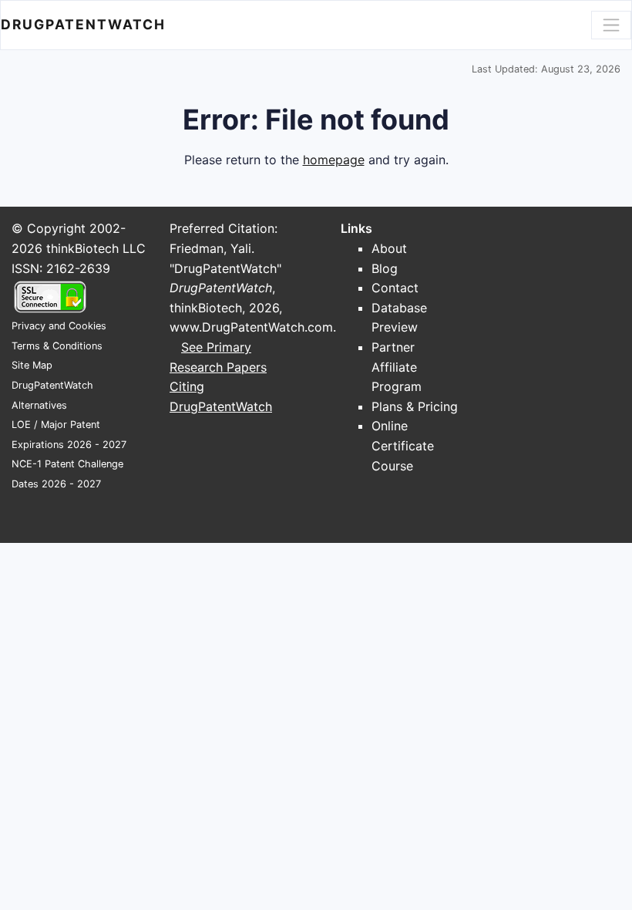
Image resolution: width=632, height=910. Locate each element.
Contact (395, 287)
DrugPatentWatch (83, 24)
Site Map (32, 365)
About (389, 248)
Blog (384, 268)
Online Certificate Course (402, 445)
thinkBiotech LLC (96, 248)
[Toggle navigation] (611, 25)
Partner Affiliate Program (396, 366)
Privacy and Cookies (59, 326)
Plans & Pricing (414, 406)
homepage (334, 159)
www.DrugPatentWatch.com (251, 327)
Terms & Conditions (57, 346)
